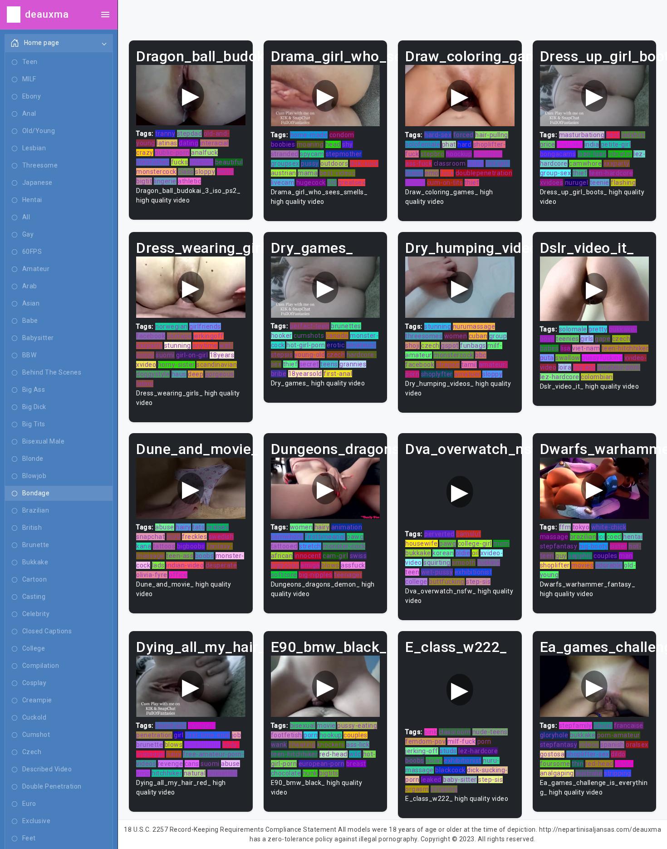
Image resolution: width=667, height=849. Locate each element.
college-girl (475, 543)
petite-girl (616, 144)
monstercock (156, 171)
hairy (183, 527)
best (613, 134)
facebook (150, 336)
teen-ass (179, 555)
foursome (555, 763)
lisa (565, 348)
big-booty (593, 546)
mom (501, 543)
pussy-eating (357, 725)
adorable (609, 565)
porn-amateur (618, 735)
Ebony (31, 96)
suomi (165, 355)
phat (449, 144)
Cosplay (34, 682)
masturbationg (582, 134)
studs (448, 751)
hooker (281, 335)
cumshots (309, 335)
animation (347, 527)
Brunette (35, 544)
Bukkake (35, 562)
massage (554, 536)
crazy (144, 152)
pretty (598, 329)
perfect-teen (309, 326)
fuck (447, 173)
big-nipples (316, 574)
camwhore (585, 163)
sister (618, 546)
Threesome (40, 165)
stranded (285, 154)
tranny (165, 133)
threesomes (423, 336)
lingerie (165, 181)
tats (198, 527)
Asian (31, 303)
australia (589, 773)
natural (195, 773)
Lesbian (34, 148)
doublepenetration (484, 173)
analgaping (557, 773)
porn (311, 735)
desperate (221, 565)
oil (475, 553)
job (236, 735)
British (32, 527)
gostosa (552, 754)
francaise (628, 725)
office (178, 574)
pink (430, 731)
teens (329, 364)
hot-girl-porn (305, 345)
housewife (421, 543)
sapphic (580, 555)
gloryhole (554, 735)
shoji (412, 345)
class (186, 171)
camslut (468, 534)
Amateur (36, 268)
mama (308, 173)
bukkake (418, 553)
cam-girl (335, 555)
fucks (179, 162)
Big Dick (34, 406)
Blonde (33, 458)
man (626, 555)
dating (188, 143)
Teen (30, 61)
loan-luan (592, 154)
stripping (444, 789)
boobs (204, 555)
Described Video (47, 769)
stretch (310, 546)
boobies (283, 144)
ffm (565, 527)
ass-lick (357, 744)
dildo (618, 754)
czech (336, 354)
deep (195, 374)
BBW (29, 355)
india (591, 144)
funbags (473, 345)
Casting (34, 596)
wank (279, 744)
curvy (475, 163)
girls (586, 338)
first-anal (338, 373)
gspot (450, 345)
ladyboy (633, 134)
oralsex (217, 527)
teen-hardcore (611, 173)
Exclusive (36, 820)
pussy (310, 163)
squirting (437, 562)
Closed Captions (47, 631)
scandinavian (216, 364)
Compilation (40, 665)
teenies (567, 338)
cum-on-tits (445, 182)
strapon (448, 364)
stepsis (282, 354)
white (225, 171)
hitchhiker (167, 773)
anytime (205, 345)
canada (337, 335)
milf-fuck (461, 741)
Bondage (36, 493)
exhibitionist (473, 572)
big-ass (584, 367)
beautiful (229, 162)
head (333, 144)
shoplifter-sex (587, 754)
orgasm (417, 789)
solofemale (422, 144)
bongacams (558, 154)
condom (341, 134)
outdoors (334, 163)
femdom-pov (425, 741)
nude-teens (490, 731)
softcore (284, 574)
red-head (333, 754)
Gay (28, 234)
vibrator (620, 154)
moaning (310, 144)
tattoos (164, 546)
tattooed (284, 546)
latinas (167, 143)
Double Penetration (52, 786)
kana (143, 546)
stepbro (433, 154)
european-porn (322, 763)
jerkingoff (208, 336)
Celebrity (36, 613)
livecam (283, 182)
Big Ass (33, 389)
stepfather (152, 162)
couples (202, 162)
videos (589, 744)
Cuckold (34, 717)
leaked (431, 779)
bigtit (144, 181)
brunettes (346, 326)
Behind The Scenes (52, 372)
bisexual (302, 725)
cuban (478, 336)
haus (179, 374)
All (26, 217)
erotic (335, 345)
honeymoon (202, 744)
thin (578, 763)
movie (326, 725)
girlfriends (205, 326)
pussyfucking (602, 357)
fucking (488, 562)
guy (561, 555)
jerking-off (421, 751)
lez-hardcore (559, 376)
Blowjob (34, 475)
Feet (29, 838)
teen (412, 572)
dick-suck (364, 163)
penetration (154, 735)
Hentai (32, 199)
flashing (623, 182)
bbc (480, 355)
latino (144, 383)
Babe (30, 320)
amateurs (361, 345)
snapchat (150, 536)
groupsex (285, 163)
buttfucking (447, 581)
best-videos (337, 173)
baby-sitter (460, 779)
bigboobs (191, 546)
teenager (348, 574)
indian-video (185, 565)
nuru (174, 536)
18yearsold (305, 373)
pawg (355, 536)
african (282, 555)
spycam (312, 154)
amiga (310, 565)
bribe (279, 373)
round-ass (170, 725)
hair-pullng (491, 134)
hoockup (459, 154)
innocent (307, 555)
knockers (331, 744)
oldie (463, 553)
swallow (567, 357)
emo (432, 173)
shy (347, 144)
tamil (469, 364)
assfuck (353, 565)
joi (601, 536)
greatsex (351, 182)
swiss (358, 555)
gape (602, 338)
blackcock (450, 770)
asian (434, 760)
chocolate (286, 773)
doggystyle (153, 374)
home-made (309, 134)
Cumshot (36, 734)
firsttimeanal (325, 536)
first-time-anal (208, 735)
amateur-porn (618, 367)
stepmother (344, 154)
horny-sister (176, 364)
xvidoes (552, 182)
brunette (149, 744)
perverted (439, 534)
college (416, 581)
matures (570, 144)
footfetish (286, 735)
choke (624, 763)
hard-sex (437, 134)
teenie (599, 182)
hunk (310, 773)
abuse (164, 527)
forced (463, 134)
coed (614, 536)
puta (547, 357)
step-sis (478, 581)
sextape (179, 336)
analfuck (204, 152)
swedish (221, 536)
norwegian (171, 326)
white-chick (609, 527)
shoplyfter (437, 374)
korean (443, 553)
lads (158, 565)
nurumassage (474, 326)
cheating (302, 744)
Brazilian (35, 510)
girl (178, 735)
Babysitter (38, 337)
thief (472, 182)
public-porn (172, 152)
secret (309, 364)
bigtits (328, 773)
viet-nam (586, 348)
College (33, 648)
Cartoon (34, 579)
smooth (464, 562)
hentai (632, 536)
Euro (29, 803)
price (547, 144)
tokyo (581, 527)
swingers (202, 725)
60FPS (32, 251)
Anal (29, 113)
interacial (214, 143)
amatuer (467, 374)
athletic (189, 181)
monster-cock (344, 546)
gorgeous (219, 374)
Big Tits (33, 424)
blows (330, 565)
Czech (32, 751)
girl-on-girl (192, 355)
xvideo (146, 364)
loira (565, 367)
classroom (450, 163)
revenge (170, 763)
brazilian (583, 536)
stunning (177, 345)
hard (464, 144)
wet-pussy (437, 572)
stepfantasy (559, 546)
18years (222, 355)
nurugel (577, 182)
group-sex (555, 173)
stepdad (189, 133)
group (498, 336)
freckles (194, 536)
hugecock (311, 182)
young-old (309, 354)
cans (192, 763)
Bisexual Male (43, 441)
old (332, 182)
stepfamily (575, 725)
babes (549, 348)
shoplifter (555, 565)
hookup (330, 735)
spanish (612, 744)
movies (582, 565)
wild (355, 754)
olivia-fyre (151, 574)
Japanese (37, 182)
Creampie (37, 700)
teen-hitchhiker (625, 348)
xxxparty (616, 163)
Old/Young (38, 130)
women (455, 336)
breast (356, 763)
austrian (283, 173)
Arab (29, 286)
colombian (597, 376)
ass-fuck (418, 163)
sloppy (205, 171)
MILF (29, 79)
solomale (573, 329)
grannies (352, 364)
